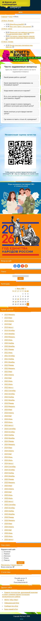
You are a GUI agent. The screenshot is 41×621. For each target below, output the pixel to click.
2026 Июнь (8, 533)
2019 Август (8, 327)
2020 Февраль (9, 337)
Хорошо (7, 554)
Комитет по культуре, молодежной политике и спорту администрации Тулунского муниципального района (20, 594)
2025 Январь (9, 479)
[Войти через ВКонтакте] (18, 266)
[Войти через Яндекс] (22, 266)
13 (18, 299)
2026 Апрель (9, 527)
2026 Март (8, 523)
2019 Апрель (9, 321)
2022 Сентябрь (10, 391)
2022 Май (7, 378)
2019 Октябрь (9, 330)
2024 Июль (8, 460)
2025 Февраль (9, 482)
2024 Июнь (8, 457)
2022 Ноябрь (9, 397)
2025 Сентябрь (10, 504)
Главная (4, 17)
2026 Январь (9, 517)
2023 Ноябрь (9, 435)
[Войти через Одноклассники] (26, 266)
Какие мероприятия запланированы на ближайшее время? (18, 84)
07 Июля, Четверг (7, 41)
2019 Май (7, 324)
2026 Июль (8, 536)
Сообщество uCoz (11, 606)
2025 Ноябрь (9, 511)
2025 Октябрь (9, 508)
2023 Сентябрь (10, 429)
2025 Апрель (9, 489)
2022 (10, 17)
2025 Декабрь (9, 514)
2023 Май (7, 416)
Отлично (7, 551)
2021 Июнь (8, 352)
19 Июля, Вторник (7, 20)
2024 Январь (9, 441)
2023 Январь (9, 403)
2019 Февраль (9, 314)
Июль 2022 (20, 288)
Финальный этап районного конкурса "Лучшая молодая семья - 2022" (20, 33)
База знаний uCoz (11, 609)
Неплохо (7, 556)
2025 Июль (8, 498)
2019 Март (8, 318)
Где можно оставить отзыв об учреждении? (20, 119)
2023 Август (8, 425)
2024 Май (7, 454)
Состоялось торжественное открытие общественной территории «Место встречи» (20, 37)
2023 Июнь (8, 419)
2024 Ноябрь (9, 473)
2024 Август (8, 463)
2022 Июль (8, 384)
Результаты (5, 565)
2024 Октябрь (9, 470)
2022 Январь (9, 365)
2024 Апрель (9, 451)
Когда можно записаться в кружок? (17, 91)
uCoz (21, 619)
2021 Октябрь (9, 356)
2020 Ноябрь (9, 343)
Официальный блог (11, 603)
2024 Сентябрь (10, 466)
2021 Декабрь (9, 362)
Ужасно (7, 560)
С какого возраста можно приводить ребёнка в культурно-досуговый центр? (19, 105)
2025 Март (8, 486)
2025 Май (7, 492)
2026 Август (8, 539)
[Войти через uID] (15, 266)
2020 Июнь (8, 340)
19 (15, 301)
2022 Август (8, 387)
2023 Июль (8, 422)
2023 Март (8, 409)
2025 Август (8, 501)
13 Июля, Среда (6, 29)
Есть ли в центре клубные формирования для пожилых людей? (19, 97)
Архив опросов (16, 565)
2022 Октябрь (9, 394)
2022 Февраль (9, 368)
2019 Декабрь (9, 334)
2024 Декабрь (9, 476)
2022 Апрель (9, 375)
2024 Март (8, 448)
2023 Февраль (9, 406)
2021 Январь (9, 349)
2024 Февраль (9, 444)
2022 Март (8, 371)
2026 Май (7, 530)
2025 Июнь (8, 495)
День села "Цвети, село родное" (20, 26)
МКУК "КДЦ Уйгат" (11, 600)
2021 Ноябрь (9, 359)
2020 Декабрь (9, 346)
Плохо (6, 558)
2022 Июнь (8, 381)
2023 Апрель (9, 413)
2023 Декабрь (9, 438)
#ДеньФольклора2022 (17, 24)
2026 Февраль (9, 520)
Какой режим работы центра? (15, 77)
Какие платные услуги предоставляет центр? (18, 112)
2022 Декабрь (9, 400)
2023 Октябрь (9, 432)
